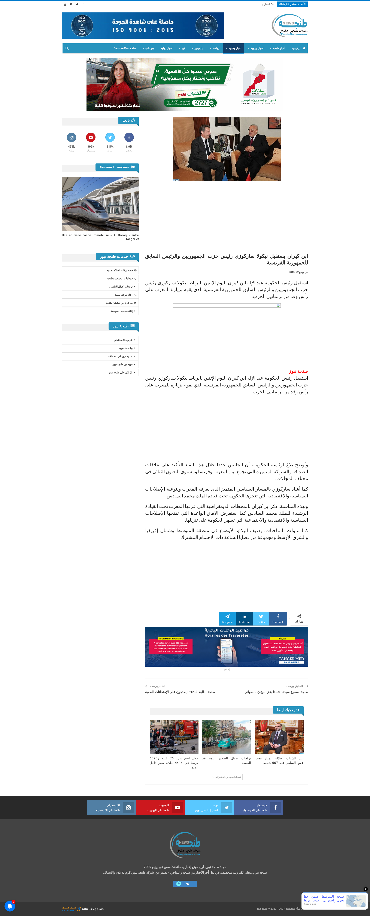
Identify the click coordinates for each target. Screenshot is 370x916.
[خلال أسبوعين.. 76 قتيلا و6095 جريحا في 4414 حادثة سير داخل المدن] (174, 737)
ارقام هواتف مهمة (124, 294)
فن (183, 48)
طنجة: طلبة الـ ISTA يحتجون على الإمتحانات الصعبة (180, 692)
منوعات (149, 48)
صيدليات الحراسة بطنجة (120, 278)
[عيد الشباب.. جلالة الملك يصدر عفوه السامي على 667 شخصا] (279, 737)
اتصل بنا (265, 4)
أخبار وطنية (234, 48)
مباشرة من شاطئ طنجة (119, 302)
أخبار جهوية (257, 48)
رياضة (215, 48)
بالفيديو (198, 48)
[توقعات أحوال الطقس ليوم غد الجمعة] (226, 737)
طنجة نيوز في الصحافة (120, 356)
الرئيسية (296, 48)
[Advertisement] (226, 215)
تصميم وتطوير (96, 908)
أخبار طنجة (279, 48)
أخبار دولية (167, 48)
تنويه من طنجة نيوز (123, 364)
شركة (85, 908)
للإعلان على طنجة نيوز (121, 372)
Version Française (125, 48)
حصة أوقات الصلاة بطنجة (120, 270)
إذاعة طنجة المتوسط (121, 311)
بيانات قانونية (126, 348)
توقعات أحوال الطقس (121, 286)
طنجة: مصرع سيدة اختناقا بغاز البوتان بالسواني (276, 692)
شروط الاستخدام (123, 339)
